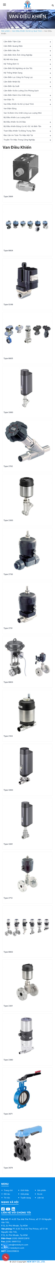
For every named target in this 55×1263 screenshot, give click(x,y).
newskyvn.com (17, 1248)
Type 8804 (8, 251)
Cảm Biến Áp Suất (11, 86)
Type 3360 (8, 412)
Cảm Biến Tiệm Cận (12, 42)
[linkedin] (13, 1210)
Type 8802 (8, 952)
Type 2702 (8, 466)
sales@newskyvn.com (18, 1244)
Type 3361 (8, 844)
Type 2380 (8, 1060)
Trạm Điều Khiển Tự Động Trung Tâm (20, 131)
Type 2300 (8, 520)
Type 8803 (8, 682)
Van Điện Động (10, 108)
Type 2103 (8, 736)
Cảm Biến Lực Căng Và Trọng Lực (18, 77)
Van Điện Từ (9, 100)
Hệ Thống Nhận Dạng (13, 73)
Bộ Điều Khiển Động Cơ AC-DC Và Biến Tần (22, 126)
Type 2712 (8, 898)
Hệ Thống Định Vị (11, 64)
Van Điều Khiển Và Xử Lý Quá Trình (27, 31)
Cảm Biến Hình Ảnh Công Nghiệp (18, 55)
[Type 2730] (27, 550)
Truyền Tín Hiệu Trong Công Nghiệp (19, 140)
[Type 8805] (27, 334)
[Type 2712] (27, 873)
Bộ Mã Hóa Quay (11, 59)
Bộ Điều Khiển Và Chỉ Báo (15, 122)
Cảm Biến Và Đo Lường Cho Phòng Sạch (21, 91)
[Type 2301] (27, 981)
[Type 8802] (27, 927)
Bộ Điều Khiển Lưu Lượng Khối (17, 117)
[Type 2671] (27, 1089)
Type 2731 (8, 628)
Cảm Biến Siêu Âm (12, 50)
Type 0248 (8, 304)
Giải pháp (25, 1194)
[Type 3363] (27, 765)
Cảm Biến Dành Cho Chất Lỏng (17, 95)
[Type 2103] (27, 711)
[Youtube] (8, 1210)
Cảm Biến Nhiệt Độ (12, 82)
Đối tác (7, 1194)
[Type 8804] (27, 226)
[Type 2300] (27, 496)
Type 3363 (8, 790)
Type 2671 (8, 1114)
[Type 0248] (27, 280)
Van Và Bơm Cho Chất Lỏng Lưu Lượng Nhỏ (23, 113)
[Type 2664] (27, 172)
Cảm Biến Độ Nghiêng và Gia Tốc (18, 68)
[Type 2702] (27, 442)
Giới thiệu (25, 1190)
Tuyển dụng (26, 1198)
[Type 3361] (27, 819)
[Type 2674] (27, 1143)
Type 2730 (8, 574)
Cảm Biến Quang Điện (13, 46)
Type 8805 (8, 358)
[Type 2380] (27, 1035)
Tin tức (7, 1198)
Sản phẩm (5, 31)
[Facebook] (3, 1210)
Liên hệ (40, 1198)
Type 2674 (8, 1168)
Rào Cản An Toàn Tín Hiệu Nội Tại (18, 135)
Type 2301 (8, 1006)
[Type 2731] (27, 604)
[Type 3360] (27, 388)
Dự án (39, 1194)
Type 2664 (8, 196)
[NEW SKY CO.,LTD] (27, 4)
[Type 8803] (27, 658)
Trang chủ (8, 1190)
